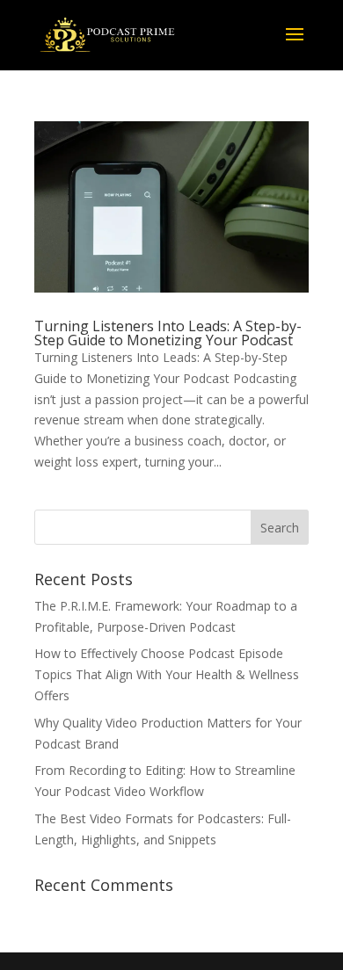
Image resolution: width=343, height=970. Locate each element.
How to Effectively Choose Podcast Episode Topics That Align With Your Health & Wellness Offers (166, 674)
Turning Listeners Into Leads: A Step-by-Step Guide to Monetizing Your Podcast (168, 333)
